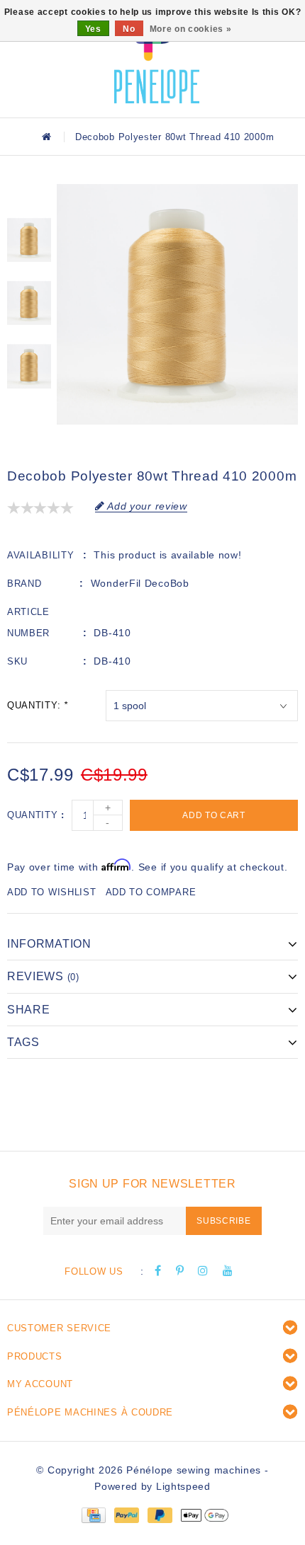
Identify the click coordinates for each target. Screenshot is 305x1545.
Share (28, 1010)
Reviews (43, 976)
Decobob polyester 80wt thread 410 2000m (174, 137)
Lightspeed (183, 1486)
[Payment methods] (93, 1514)
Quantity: (37, 705)
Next (29, 412)
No (129, 29)
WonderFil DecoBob (140, 583)
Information (49, 944)
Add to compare (151, 892)
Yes (93, 29)
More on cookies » (191, 29)
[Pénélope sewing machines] (156, 56)
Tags (23, 1042)
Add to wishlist (51, 892)
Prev (29, 194)
